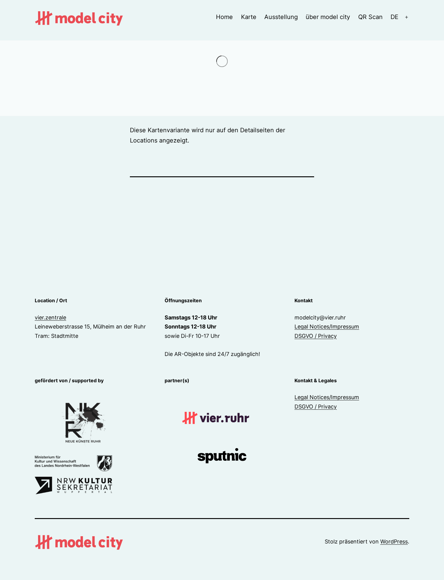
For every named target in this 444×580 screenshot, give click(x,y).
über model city (328, 17)
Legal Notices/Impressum (326, 326)
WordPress (394, 541)
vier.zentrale (50, 317)
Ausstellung (281, 17)
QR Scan (370, 17)
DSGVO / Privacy (315, 336)
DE (394, 17)
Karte (248, 17)
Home (224, 17)
